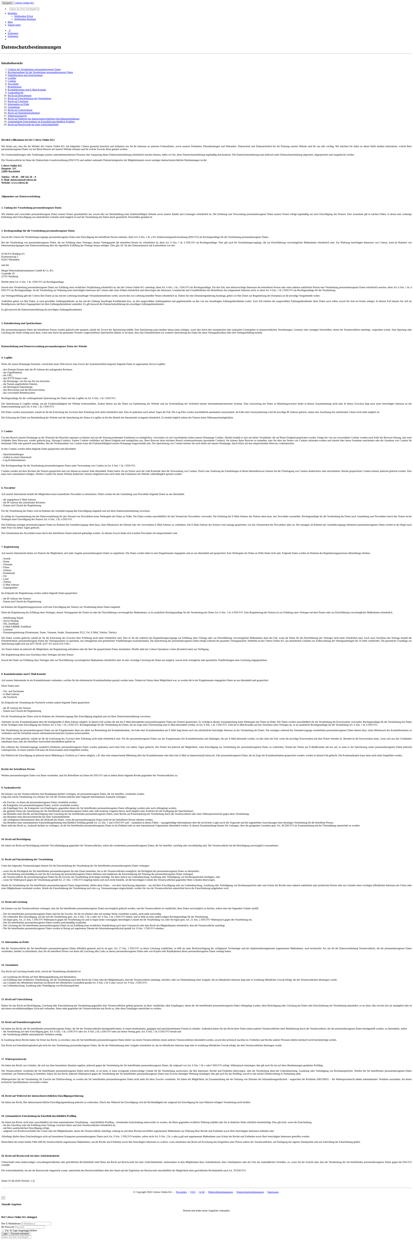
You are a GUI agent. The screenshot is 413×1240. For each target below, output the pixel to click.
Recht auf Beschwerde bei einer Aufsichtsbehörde (33, 124)
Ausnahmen (14, 107)
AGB (202, 1192)
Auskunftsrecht (15, 92)
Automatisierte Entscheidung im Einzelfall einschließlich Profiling (41, 121)
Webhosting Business (25, 19)
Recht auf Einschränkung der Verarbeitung (29, 98)
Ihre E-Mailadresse (10, 1223)
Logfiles (12, 78)
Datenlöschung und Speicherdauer (25, 75)
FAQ (193, 1192)
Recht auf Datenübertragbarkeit (24, 113)
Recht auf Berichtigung (19, 95)
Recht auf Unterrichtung (20, 110)
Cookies (12, 81)
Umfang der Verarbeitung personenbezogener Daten (34, 69)
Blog (10, 22)
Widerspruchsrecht (17, 115)
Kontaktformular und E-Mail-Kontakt (27, 89)
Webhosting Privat (23, 16)
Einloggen (13, 33)
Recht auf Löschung (18, 101)
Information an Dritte (18, 104)
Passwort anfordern (20, 1233)
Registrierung (14, 86)
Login (5, 1233)
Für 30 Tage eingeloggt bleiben (21, 1230)
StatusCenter (14, 25)
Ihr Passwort (7, 1226)
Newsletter (13, 84)
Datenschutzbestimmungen (250, 1192)
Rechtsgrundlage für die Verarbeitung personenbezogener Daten (40, 72)
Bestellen (12, 13)
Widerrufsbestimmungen (220, 1192)
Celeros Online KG (24, 2)
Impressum (273, 1192)
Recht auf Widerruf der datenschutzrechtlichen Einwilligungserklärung (43, 118)
